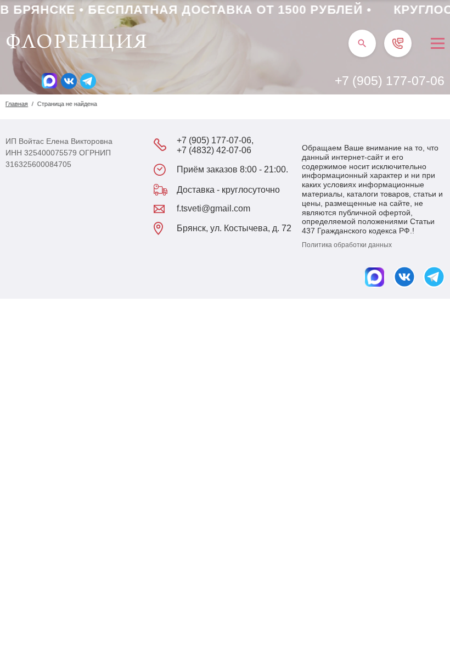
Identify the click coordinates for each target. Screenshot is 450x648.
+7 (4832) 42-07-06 (214, 150)
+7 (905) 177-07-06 (390, 81)
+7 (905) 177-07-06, (215, 140)
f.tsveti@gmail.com (213, 208)
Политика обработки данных (347, 245)
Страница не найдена (67, 103)
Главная (16, 103)
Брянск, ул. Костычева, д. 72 (234, 228)
